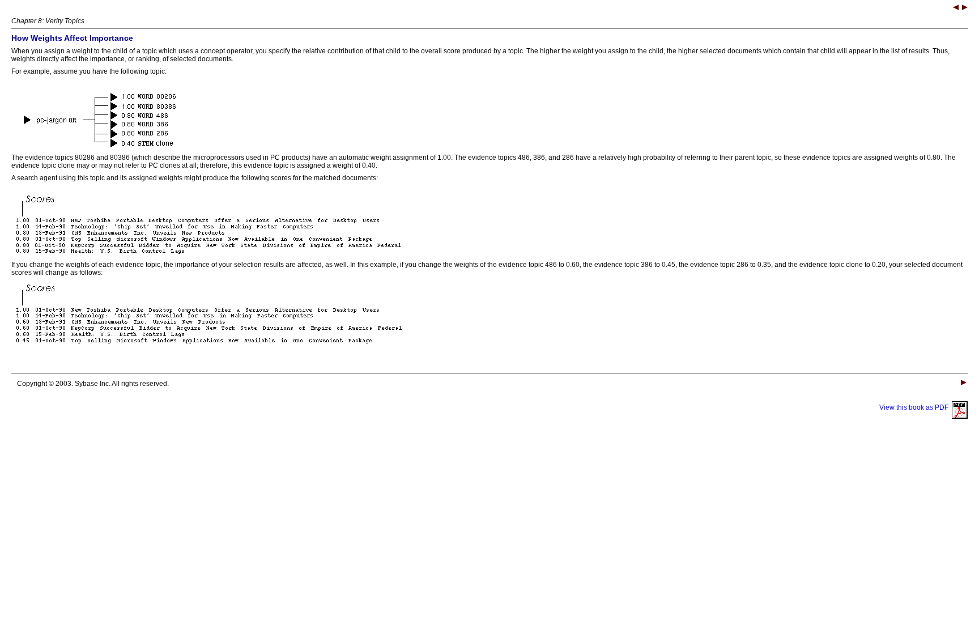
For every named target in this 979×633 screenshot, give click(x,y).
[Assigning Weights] (965, 8)
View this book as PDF (915, 407)
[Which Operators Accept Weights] (956, 8)
